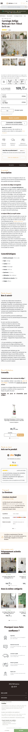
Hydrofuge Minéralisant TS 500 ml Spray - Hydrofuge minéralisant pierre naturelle (14, 420)
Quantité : (10, 432)
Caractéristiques (22, 165)
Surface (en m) (4, 107)
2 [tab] (10, 585)
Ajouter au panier (14, 118)
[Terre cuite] (3, 82)
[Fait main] (10, 82)
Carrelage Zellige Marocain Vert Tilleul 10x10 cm (8, 612)
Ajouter (20, 435)
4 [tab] (12, 585)
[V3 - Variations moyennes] (22, 82)
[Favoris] (22, 3)
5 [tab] (13, 585)
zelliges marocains (18, 221)
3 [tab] (11, 585)
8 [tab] (16, 585)
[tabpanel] (14, 420)
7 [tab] (15, 585)
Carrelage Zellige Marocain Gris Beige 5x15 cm (8, 577)
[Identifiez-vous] (24, 3)
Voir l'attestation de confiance (14, 458)
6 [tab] (14, 585)
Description (11, 165)
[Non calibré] (16, 82)
